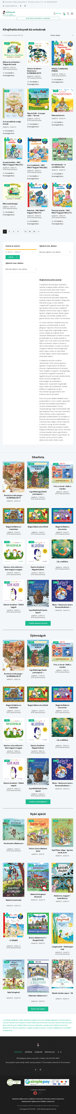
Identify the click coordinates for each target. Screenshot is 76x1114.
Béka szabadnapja (10, 204)
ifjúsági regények (51, 1020)
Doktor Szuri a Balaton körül (38, 849)
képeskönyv (7, 1028)
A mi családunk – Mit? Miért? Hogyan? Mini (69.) (37, 166)
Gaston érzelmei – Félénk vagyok (13, 606)
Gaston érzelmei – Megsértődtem (38, 568)
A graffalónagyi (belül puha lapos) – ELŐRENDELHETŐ (38, 493)
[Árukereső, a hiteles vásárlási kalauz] (14, 1080)
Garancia (60, 1099)
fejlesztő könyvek (60, 1025)
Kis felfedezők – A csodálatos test (59, 166)
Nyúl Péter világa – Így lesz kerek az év (62, 851)
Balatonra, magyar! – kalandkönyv (62, 897)
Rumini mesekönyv (19, 1028)
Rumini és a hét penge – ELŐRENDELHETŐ (13, 496)
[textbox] (54, 252)
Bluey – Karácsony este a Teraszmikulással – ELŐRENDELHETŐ (62, 606)
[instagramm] (25, 6)
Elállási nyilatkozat (48, 1101)
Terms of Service (52, 1105)
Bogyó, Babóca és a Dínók (38, 527)
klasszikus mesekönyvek (44, 1025)
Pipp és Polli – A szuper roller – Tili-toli (36, 114)
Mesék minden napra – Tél (62, 993)
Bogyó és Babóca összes (37, 1028)
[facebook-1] (20, 6)
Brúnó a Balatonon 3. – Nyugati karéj (38, 939)
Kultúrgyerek (10, 12)
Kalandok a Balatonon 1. (38, 996)
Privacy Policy (44, 1105)
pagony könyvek (38, 1020)
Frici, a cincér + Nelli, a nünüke (62, 487)
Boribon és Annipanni (18, 1023)
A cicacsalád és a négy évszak (12, 123)
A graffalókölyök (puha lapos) (38, 611)
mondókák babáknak (10, 1020)
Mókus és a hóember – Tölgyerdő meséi (12, 63)
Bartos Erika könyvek (63, 1023)
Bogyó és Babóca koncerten (62, 528)
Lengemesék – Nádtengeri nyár (62, 948)
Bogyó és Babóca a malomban (13, 528)
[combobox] (54, 252)
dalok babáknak (25, 1020)
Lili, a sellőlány (62, 561)
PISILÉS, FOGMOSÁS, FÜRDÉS (60, 70)
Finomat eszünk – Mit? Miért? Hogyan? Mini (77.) (62, 211)
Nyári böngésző (13, 992)
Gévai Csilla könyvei (34, 1023)
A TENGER (14, 940)
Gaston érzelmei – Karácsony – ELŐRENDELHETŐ (34, 71)
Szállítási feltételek (36, 1099)
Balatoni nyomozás (13, 900)
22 (30, 231)
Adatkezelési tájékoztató (31, 1101)
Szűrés (11, 257)
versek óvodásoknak (54, 1028)
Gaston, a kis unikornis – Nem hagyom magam (13, 568)
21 (25, 231)
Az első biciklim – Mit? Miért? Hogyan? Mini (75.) (13, 163)
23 (34, 231)
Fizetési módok (50, 1099)
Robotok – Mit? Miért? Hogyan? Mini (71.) (36, 211)
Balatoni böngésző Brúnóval (38, 895)
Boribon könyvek (48, 1023)
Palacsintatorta (58, 115)
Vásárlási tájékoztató (20, 1099)
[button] (72, 13)
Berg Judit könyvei (9, 1025)
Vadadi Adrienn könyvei (25, 1025)
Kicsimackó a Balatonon (13, 843)
